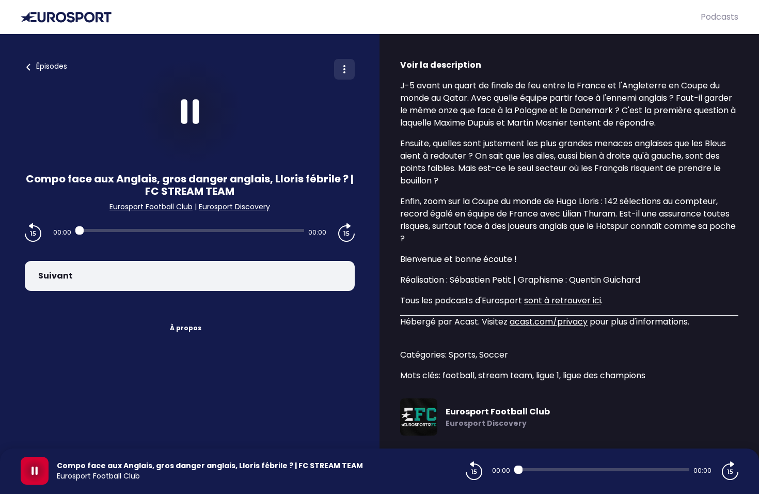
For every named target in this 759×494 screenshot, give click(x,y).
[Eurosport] (361, 17)
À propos (185, 327)
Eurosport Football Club (151, 207)
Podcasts (719, 17)
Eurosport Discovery (234, 207)
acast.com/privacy (549, 322)
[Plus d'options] (344, 69)
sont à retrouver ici (562, 300)
